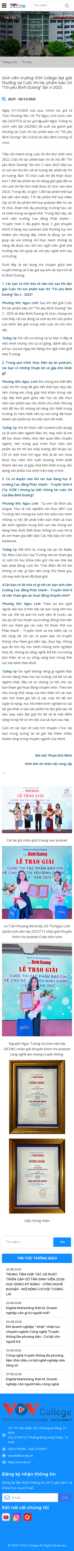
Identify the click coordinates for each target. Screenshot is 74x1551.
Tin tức (27, 62)
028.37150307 (37, 1449)
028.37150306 (17, 1449)
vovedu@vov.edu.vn (20, 1455)
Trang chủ (9, 62)
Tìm (62, 1242)
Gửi (65, 1498)
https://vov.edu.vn (19, 1462)
